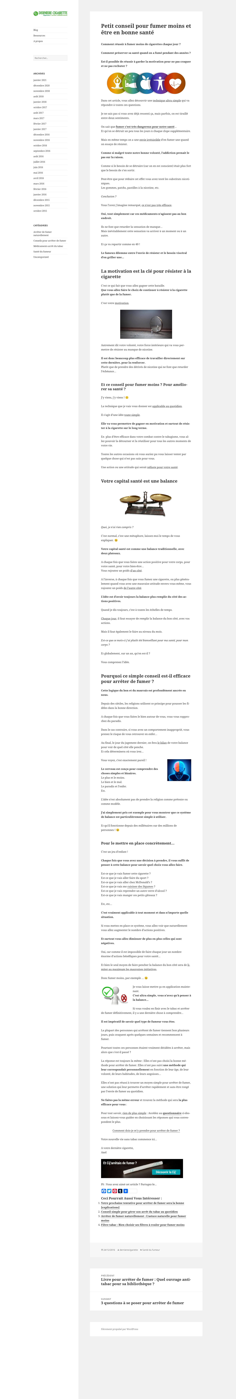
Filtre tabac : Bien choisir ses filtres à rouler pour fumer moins (143, 1225)
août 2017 (38, 112)
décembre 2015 (41, 199)
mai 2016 (38, 172)
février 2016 (39, 189)
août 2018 (38, 96)
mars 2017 (38, 118)
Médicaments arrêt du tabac (48, 246)
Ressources (39, 35)
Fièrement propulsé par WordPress (119, 1329)
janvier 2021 (39, 80)
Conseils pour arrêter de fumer (49, 240)
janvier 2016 (39, 194)
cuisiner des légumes (140, 886)
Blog (35, 29)
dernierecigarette (129, 1249)
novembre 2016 (41, 140)
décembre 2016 (41, 134)
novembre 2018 (41, 90)
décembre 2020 (41, 85)
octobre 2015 (40, 210)
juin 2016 (38, 167)
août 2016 (38, 156)
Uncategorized (41, 257)
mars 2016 (38, 183)
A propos (38, 41)
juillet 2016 (39, 161)
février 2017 (39, 123)
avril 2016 (38, 178)
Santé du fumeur (42, 251)
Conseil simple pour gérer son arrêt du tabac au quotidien (139, 1211)
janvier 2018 (39, 101)
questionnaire (172, 1113)
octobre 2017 (40, 107)
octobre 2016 (40, 145)
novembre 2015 (41, 205)
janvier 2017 (39, 129)
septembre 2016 (41, 150)
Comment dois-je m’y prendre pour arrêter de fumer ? (146, 1130)
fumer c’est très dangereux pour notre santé (145, 126)
